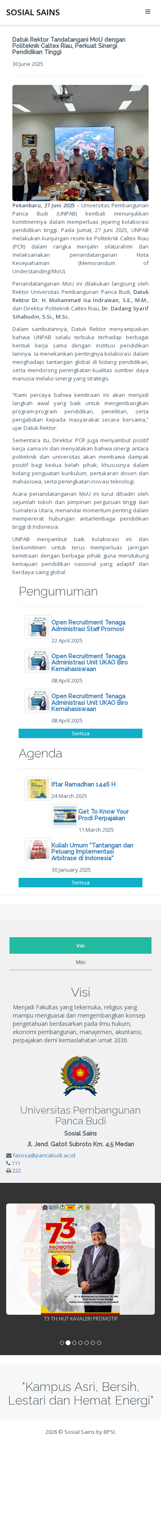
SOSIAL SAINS (33, 12)
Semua (81, 733)
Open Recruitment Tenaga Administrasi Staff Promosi (88, 625)
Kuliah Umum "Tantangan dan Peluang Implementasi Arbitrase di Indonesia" (92, 851)
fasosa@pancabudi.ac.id (44, 1155)
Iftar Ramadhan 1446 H (84, 784)
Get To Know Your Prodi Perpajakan (103, 814)
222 (16, 1170)
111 (16, 1163)
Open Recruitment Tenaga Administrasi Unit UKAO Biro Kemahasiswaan (90, 662)
